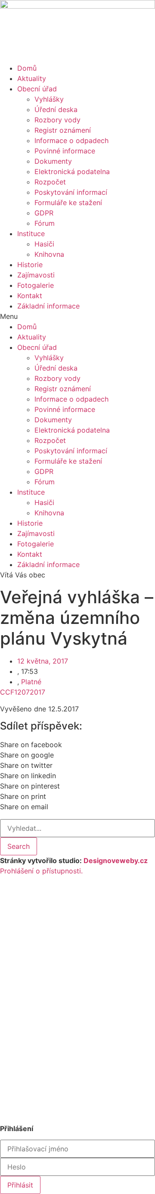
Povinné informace (64, 151)
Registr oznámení (62, 130)
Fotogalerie (35, 285)
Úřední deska (56, 109)
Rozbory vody (57, 119)
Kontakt (29, 295)
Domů (27, 68)
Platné (31, 681)
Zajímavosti (36, 275)
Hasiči (44, 244)
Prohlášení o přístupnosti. (41, 871)
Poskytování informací (70, 192)
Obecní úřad (37, 88)
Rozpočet (50, 182)
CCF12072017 (22, 692)
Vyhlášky (49, 99)
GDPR (43, 213)
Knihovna (49, 254)
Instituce (31, 233)
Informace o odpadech (71, 140)
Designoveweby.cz (116, 860)
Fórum (44, 223)
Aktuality (31, 78)
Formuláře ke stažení (68, 202)
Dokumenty (53, 161)
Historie (30, 264)
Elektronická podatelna (72, 171)
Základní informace (48, 306)
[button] (77, 316)
